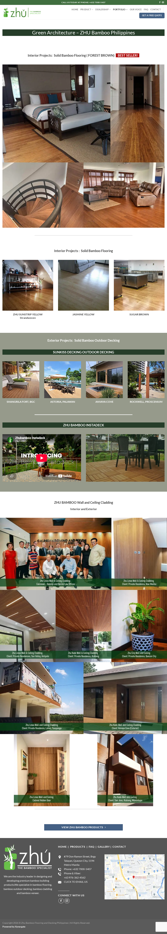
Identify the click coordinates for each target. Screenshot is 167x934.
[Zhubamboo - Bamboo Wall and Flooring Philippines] (21, 12)
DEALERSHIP (102, 9)
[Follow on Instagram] (67, 900)
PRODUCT (85, 9)
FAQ (146, 9)
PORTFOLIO (119, 9)
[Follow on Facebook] (160, 2)
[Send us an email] (163, 2)
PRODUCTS (78, 846)
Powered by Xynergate (13, 926)
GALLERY (104, 846)
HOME (75, 9)
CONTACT (155, 9)
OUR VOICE (136, 9)
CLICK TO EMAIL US (75, 881)
